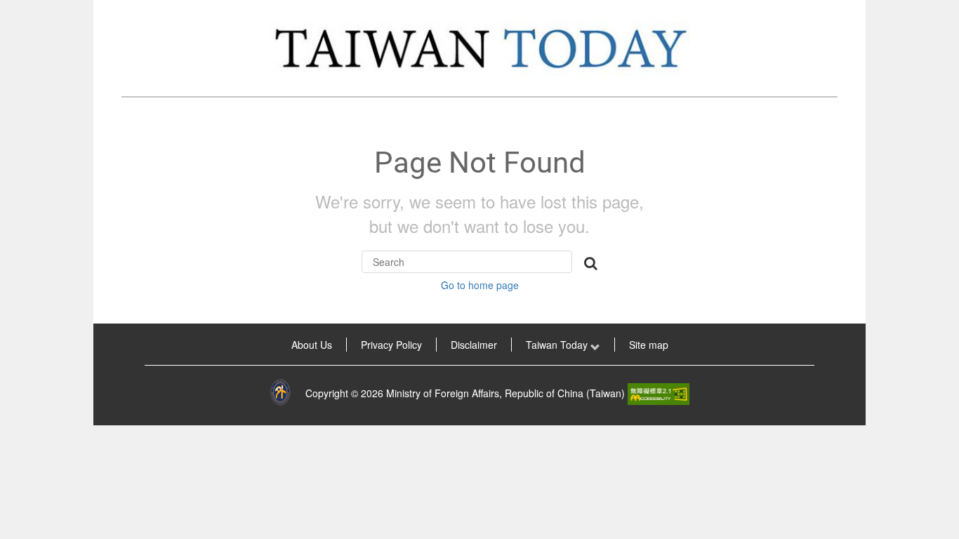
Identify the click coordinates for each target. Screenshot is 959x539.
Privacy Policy (391, 345)
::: (113, 345)
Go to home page (480, 285)
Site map (648, 345)
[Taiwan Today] (479, 48)
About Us (311, 345)
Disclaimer (474, 345)
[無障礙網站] (658, 393)
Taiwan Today (558, 345)
